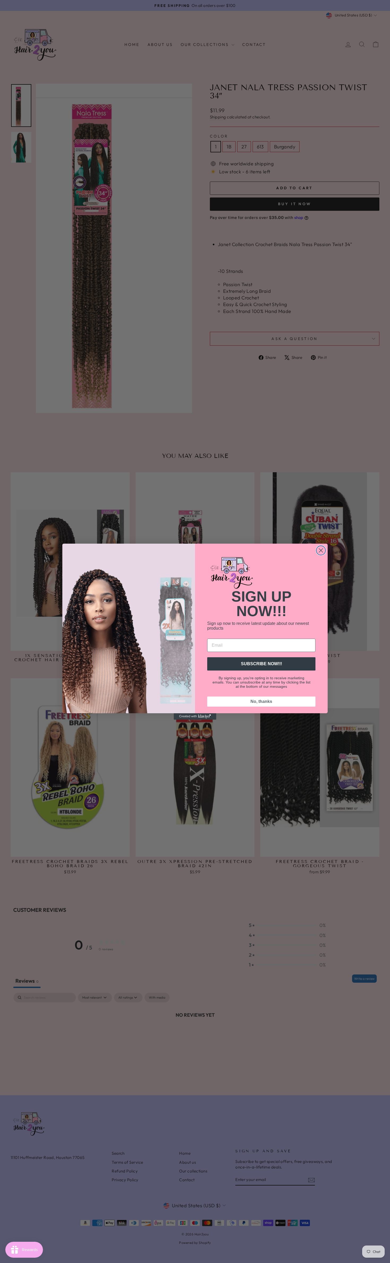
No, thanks (261, 701)
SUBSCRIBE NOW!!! (261, 663)
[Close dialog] (321, 550)
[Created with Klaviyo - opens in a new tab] (195, 716)
